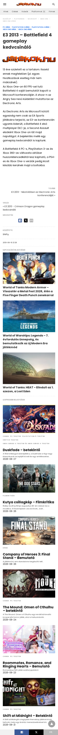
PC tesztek (15, 436)
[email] (51, 732)
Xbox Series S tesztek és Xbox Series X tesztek (26, 443)
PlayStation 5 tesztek (33, 436)
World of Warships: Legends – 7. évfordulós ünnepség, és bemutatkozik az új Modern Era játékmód (25, 341)
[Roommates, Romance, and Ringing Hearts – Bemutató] (29, 639)
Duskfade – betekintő (21, 450)
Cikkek (15, 11)
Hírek (6, 11)
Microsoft (32, 19)
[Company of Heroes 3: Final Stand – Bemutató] (29, 531)
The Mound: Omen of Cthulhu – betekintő (28, 609)
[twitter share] (26, 220)
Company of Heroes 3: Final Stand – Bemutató (26, 556)
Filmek (52, 11)
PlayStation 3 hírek (21, 27)
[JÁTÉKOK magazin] (28, 4)
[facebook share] (20, 220)
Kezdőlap (7, 19)
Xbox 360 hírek (9, 29)
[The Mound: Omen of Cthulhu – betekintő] (29, 583)
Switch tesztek (10, 440)
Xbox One (44, 19)
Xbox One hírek (9, 21)
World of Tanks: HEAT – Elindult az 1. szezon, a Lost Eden (28, 389)
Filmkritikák (9, 496)
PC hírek (6, 27)
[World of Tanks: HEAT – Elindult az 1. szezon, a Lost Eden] (29, 368)
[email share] (31, 220)
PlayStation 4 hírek (40, 27)
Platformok (37, 11)
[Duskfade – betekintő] (29, 419)
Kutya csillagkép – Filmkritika (28, 502)
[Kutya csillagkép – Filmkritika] (29, 478)
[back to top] (51, 723)
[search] (53, 4)
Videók (25, 11)
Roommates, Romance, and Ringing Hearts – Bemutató (27, 665)
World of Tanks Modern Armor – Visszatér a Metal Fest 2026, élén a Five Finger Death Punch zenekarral (28, 291)
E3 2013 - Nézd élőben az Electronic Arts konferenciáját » (33, 193)
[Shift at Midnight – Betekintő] (29, 692)
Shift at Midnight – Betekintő (27, 715)
